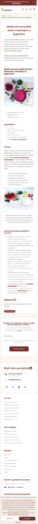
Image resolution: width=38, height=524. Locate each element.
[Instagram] (6, 387)
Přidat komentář (9, 311)
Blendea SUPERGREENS (19, 139)
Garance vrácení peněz (12, 440)
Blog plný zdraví (9, 411)
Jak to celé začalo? (10, 460)
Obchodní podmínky (11, 437)
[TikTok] (25, 387)
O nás (6, 458)
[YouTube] (19, 387)
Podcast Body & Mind (11, 414)
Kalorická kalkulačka (11, 408)
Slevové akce (8, 419)
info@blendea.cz (15, 380)
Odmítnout (9, 518)
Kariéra (6, 472)
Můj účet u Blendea (10, 402)
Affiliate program (10, 466)
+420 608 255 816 (15, 374)
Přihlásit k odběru (19, 349)
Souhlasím (27, 518)
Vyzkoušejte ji (22, 291)
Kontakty (7, 455)
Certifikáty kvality (10, 463)
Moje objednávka (10, 431)
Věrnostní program (10, 416)
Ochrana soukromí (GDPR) (13, 443)
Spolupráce (8, 469)
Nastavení (18, 522)
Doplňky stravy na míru (12, 405)
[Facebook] (12, 387)
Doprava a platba (10, 434)
